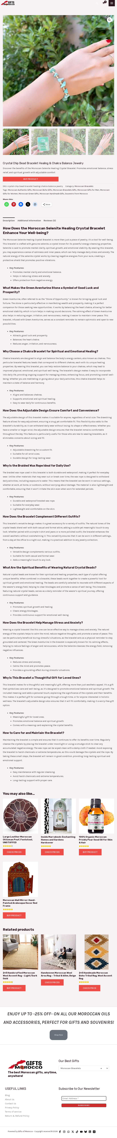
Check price (89, 988)
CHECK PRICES (14, 852)
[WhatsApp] (68, 1131)
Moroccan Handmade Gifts (52, 193)
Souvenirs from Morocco (76, 193)
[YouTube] (81, 1131)
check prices (52, 982)
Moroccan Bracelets (83, 186)
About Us (9, 1099)
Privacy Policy (12, 1107)
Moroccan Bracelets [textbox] (81, 1068)
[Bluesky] (85, 1131)
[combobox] (84, 1068)
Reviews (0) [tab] (50, 220)
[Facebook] (60, 1131)
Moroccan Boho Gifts (42, 190)
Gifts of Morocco (25, 1131)
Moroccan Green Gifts (29, 193)
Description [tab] (9, 220)
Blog (7, 1095)
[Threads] (94, 1131)
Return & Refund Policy (17, 1116)
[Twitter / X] (72, 1131)
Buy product (30, 179)
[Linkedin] (90, 1131)
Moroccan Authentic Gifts (20, 190)
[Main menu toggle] (112, 3)
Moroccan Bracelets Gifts (64, 190)
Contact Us (10, 1103)
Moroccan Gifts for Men (88, 190)
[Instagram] (64, 1131)
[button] (97, 3)
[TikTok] (77, 1131)
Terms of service (13, 1111)
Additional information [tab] (29, 220)
